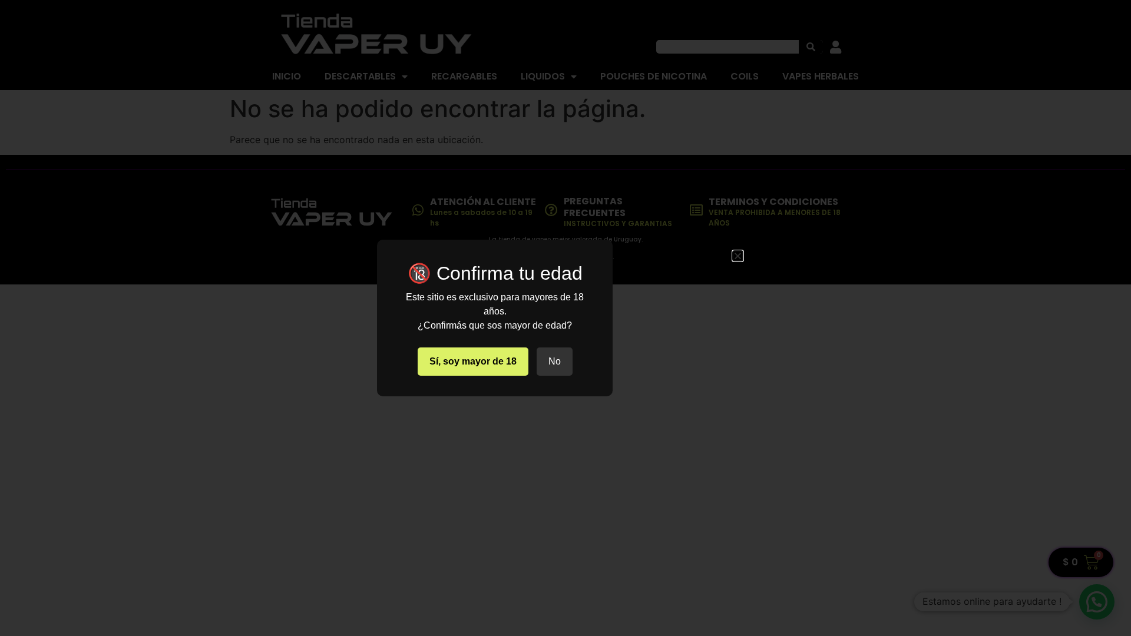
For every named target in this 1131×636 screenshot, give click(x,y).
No (554, 361)
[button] (737, 255)
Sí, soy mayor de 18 (473, 361)
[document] (565, 318)
